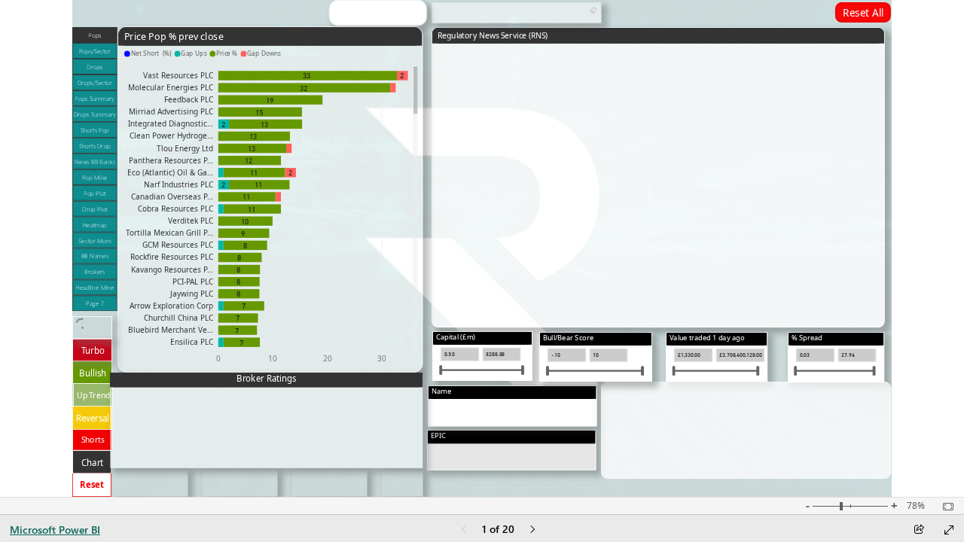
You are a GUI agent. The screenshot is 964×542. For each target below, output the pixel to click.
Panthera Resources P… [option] (171, 159)
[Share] (919, 530)
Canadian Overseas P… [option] (172, 196)
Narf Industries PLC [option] (178, 184)
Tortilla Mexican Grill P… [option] (169, 232)
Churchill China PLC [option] (178, 317)
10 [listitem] (273, 358)
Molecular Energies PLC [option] (170, 87)
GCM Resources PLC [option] (177, 244)
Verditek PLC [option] (190, 220)
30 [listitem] (382, 358)
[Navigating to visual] (513, 416)
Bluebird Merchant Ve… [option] (170, 329)
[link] (863, 12)
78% (916, 506)
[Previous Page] (464, 530)
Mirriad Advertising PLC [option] (171, 111)
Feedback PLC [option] (188, 99)
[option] (223, 123)
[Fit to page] (944, 507)
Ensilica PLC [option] (191, 341)
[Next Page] (532, 530)
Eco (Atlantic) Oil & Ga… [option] (170, 171)
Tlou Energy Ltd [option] (185, 147)
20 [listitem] (327, 358)
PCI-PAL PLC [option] (192, 281)
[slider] (440, 370)
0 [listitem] (218, 358)
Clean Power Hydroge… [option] (171, 135)
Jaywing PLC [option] (191, 293)
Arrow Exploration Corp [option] (171, 305)
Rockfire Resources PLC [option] (171, 256)
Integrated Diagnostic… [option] (170, 123)
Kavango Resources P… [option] (172, 268)
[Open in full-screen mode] (949, 530)
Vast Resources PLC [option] (178, 75)
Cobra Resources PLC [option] (175, 208)
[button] (94, 35)
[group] (196, 13)
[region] (481, 248)
